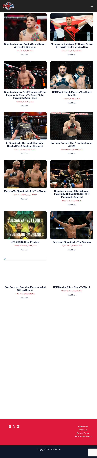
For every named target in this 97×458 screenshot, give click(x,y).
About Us (83, 430)
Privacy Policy (83, 433)
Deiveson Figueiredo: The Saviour (72, 242)
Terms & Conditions (82, 436)
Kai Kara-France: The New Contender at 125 (72, 144)
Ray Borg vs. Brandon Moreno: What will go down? (25, 288)
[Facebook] (10, 426)
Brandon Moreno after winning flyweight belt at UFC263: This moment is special (72, 194)
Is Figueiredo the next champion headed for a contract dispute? (25, 144)
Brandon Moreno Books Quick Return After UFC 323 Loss (25, 45)
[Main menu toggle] (91, 6)
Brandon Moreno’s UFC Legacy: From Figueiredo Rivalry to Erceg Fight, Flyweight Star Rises (25, 95)
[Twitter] (14, 426)
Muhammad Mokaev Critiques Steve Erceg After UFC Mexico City (72, 45)
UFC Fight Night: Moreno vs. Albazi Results (72, 93)
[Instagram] (18, 426)
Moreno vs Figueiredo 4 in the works (25, 191)
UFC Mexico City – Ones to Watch (72, 287)
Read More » (25, 55)
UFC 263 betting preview (25, 242)
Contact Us (83, 426)
